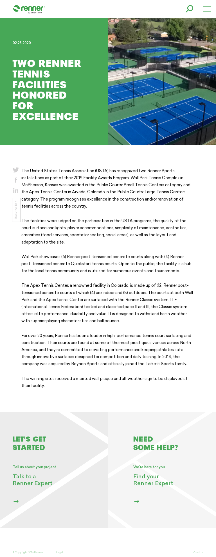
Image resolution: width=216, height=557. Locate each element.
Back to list (16, 210)
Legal (59, 552)
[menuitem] (29, 9)
